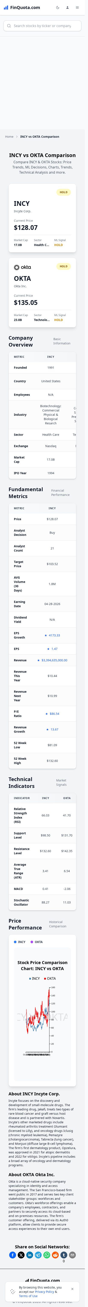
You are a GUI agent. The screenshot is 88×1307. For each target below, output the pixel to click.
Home (9, 137)
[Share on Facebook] (12, 1255)
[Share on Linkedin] (29, 1255)
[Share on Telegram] (38, 1255)
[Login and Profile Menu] (67, 7)
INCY (22, 203)
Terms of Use (28, 1296)
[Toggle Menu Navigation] (77, 7)
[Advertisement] (44, 83)
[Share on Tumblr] (63, 1255)
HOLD (58, 245)
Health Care (42, 245)
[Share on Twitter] (21, 1255)
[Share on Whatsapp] (46, 1255)
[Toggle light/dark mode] (58, 7)
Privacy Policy (44, 1292)
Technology (42, 320)
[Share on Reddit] (55, 1255)
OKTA (22, 278)
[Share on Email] (72, 1255)
